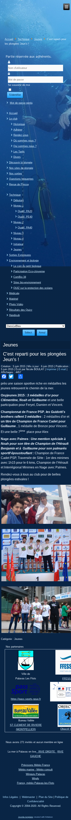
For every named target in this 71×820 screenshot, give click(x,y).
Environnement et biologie (24, 260)
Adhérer (17, 129)
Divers (17, 156)
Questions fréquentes (21, 178)
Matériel (13, 298)
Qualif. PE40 (25, 216)
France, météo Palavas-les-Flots (35, 783)
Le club (13, 118)
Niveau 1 (18, 205)
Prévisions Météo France (35, 765)
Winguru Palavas (35, 774)
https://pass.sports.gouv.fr (26, 698)
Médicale (14, 293)
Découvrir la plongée (20, 162)
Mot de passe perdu (21, 102)
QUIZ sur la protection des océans (33, 287)
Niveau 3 (18, 233)
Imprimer (51, 369)
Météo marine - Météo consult (36, 769)
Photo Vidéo (16, 304)
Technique (23, 39)
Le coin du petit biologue (27, 266)
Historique (19, 124)
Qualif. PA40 (25, 227)
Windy (35, 778)
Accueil (9, 39)
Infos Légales (10, 797)
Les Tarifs (19, 151)
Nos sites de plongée (21, 168)
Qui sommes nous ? (24, 146)
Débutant (18, 200)
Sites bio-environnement (27, 282)
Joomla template (25, 817)
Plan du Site (46, 797)
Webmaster (28, 797)
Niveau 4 (18, 238)
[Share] (20, 376)
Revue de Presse (19, 184)
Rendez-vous (20, 135)
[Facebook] (4, 376)
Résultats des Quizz (20, 309)
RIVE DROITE (46, 751)
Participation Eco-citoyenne (29, 271)
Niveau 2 (18, 222)
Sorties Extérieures (20, 255)
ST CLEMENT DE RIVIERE (26, 725)
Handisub (14, 315)
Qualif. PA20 (25, 211)
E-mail (63, 369)
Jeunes (38, 39)
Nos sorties (15, 173)
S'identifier (15, 94)
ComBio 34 (19, 276)
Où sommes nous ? (24, 140)
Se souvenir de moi (19, 84)
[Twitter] (11, 376)
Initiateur (18, 244)
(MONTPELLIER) (26, 729)
